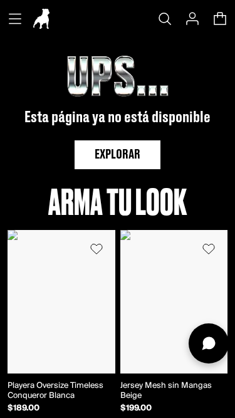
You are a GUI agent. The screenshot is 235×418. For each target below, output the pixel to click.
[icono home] (41, 19)
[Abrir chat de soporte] (209, 343)
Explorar (117, 155)
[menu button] (15, 19)
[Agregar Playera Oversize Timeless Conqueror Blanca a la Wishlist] (96, 249)
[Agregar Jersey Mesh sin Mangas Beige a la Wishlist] (208, 249)
